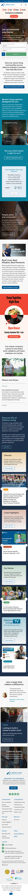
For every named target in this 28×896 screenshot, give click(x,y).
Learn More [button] (6, 447)
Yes (11, 893)
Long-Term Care (18, 809)
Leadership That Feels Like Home (9, 667)
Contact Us (14, 762)
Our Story (16, 819)
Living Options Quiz (19, 807)
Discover (5, 817)
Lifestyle (6, 489)
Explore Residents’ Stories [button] (10, 287)
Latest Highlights (7, 546)
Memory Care (18, 812)
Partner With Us (19, 834)
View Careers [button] (7, 739)
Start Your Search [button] (8, 234)
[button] (2, 132)
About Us (17, 817)
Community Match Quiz (7, 812)
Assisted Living (18, 804)
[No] (14, 894)
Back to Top (5, 864)
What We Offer (6, 833)
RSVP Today (14, 16)
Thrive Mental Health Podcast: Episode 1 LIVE (11, 552)
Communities (6, 799)
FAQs (15, 836)
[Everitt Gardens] (17, 188)
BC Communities (6, 802)
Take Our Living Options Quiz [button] (13, 158)
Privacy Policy (9, 862)
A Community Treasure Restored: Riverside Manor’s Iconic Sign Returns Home (12, 608)
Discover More (9, 468)
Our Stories (6, 602)
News (16, 831)
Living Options (18, 799)
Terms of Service (19, 862)
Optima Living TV (7, 661)
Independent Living (19, 802)
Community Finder (7, 809)
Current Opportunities (6, 837)
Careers (4, 831)
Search (15, 54)
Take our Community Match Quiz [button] (14, 87)
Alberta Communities (5, 805)
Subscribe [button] (13, 788)
